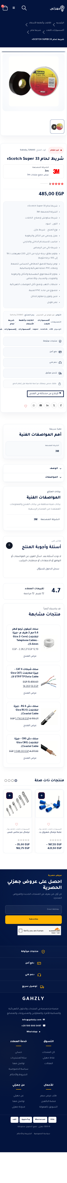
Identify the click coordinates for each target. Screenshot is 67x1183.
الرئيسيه (60, 23)
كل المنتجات (48, 1052)
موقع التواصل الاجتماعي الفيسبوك (61, 405)
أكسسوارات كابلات (55, 30)
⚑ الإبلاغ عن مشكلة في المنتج (45, 393)
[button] (24, 8)
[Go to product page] (49, 803)
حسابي (18, 1052)
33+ (51, 329)
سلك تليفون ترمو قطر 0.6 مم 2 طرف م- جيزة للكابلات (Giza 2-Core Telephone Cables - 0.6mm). (25, 637)
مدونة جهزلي (18, 1107)
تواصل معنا (18, 1063)
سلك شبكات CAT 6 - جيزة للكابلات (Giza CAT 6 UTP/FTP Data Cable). (24, 673)
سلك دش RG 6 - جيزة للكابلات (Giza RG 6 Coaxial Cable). (26, 710)
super (35, 329)
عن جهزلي (18, 1096)
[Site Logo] (57, 8)
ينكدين (47, 405)
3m (47, 171)
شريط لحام (36, 30)
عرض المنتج (29, 656)
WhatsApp (33, 1032)
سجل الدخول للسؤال (48, 569)
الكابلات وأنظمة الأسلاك (40, 23)
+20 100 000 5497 (33, 1026)
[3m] (56, 171)
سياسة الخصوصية (18, 1069)
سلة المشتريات (18, 1058)
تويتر (54, 405)
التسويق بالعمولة (48, 1107)
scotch (43, 329)
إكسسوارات (10, 329)
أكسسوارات (24, 329)
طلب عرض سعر (48, 1096)
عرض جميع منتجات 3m (38, 175)
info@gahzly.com (33, 1020)
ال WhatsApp (34, 405)
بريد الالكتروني (41, 405)
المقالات (48, 1063)
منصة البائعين (48, 1101)
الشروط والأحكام (18, 1075)
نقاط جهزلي (49, 1058)
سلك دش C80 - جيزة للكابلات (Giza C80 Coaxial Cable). (26, 743)
